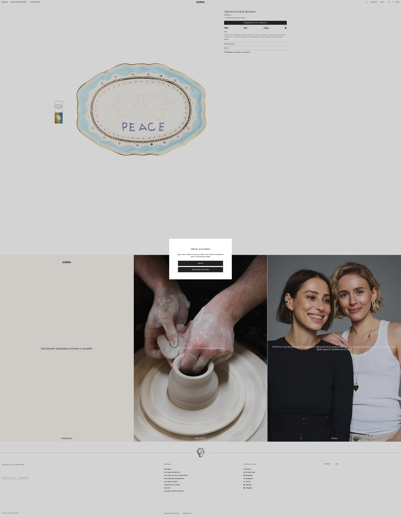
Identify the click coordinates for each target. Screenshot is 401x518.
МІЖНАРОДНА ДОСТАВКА (200, 269)
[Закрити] (229, 242)
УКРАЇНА (200, 263)
